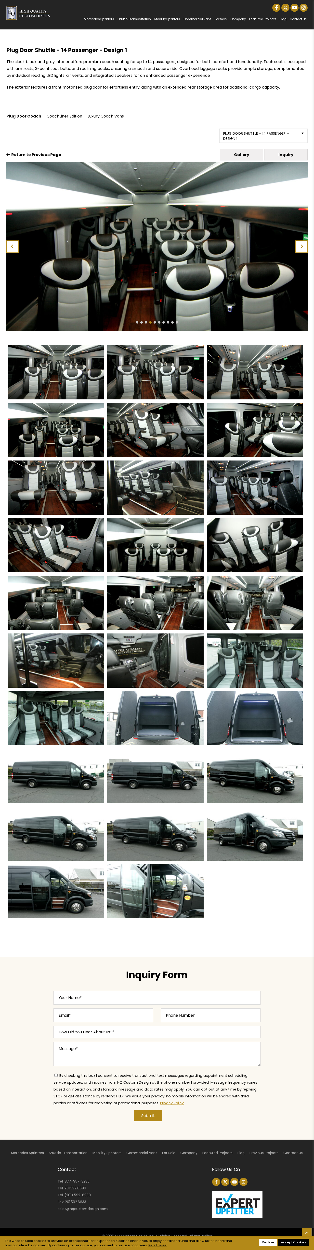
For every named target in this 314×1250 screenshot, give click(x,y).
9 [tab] (172, 322)
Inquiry (285, 155)
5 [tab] (155, 322)
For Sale (221, 19)
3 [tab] (146, 322)
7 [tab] (163, 322)
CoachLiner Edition (64, 116)
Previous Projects (263, 1152)
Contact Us (298, 19)
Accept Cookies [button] (293, 1242)
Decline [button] (268, 1242)
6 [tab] (159, 322)
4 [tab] (150, 322)
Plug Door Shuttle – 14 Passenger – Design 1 (256, 136)
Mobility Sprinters (167, 19)
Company (238, 19)
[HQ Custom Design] (28, 9)
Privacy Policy (172, 1103)
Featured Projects (262, 19)
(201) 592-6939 (78, 1195)
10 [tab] (177, 322)
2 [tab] (141, 322)
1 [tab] (137, 322)
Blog (283, 19)
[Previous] (12, 246)
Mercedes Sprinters (99, 19)
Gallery (241, 155)
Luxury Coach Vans (106, 116)
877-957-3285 (77, 1181)
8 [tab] (168, 322)
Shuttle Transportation (134, 19)
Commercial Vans (197, 19)
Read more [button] (157, 1245)
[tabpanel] (157, 246)
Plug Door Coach (23, 116)
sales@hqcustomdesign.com (83, 1208)
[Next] (301, 246)
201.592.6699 (75, 1188)
